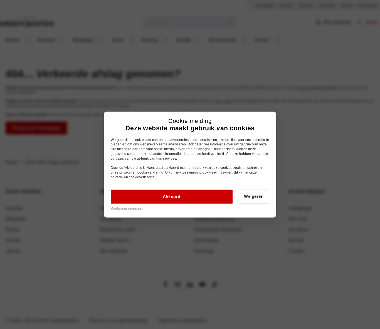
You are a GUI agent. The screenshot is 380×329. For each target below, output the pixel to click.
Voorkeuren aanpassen (127, 208)
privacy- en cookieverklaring (141, 172)
